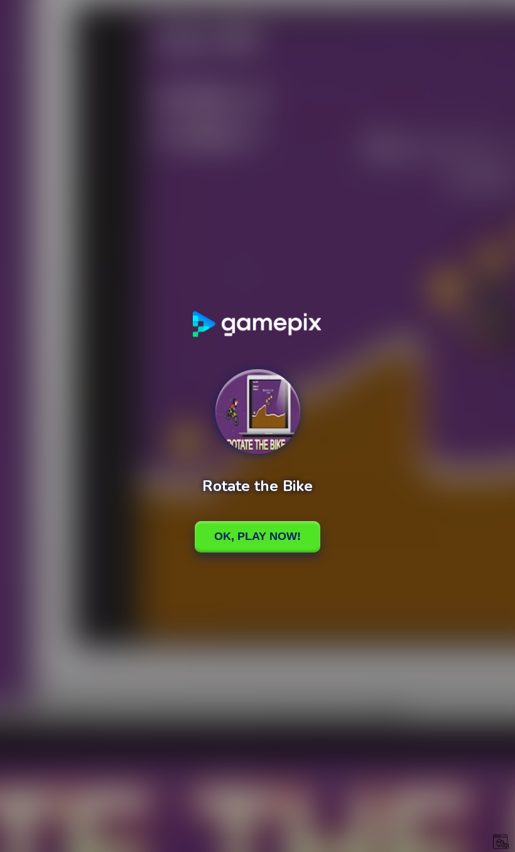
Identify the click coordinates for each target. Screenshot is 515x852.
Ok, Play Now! (257, 536)
